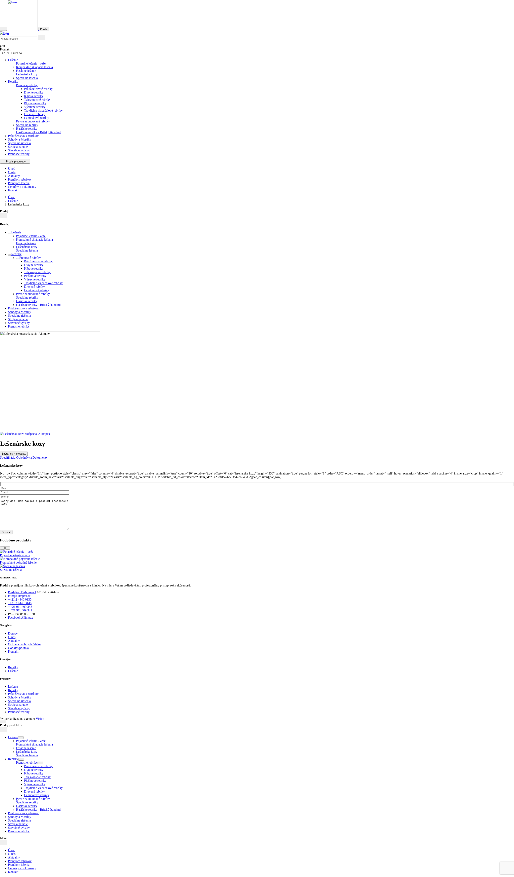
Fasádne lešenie (26, 70)
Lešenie (13, 60)
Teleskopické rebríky (37, 99)
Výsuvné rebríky (34, 107)
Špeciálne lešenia (27, 78)
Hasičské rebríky (26, 128)
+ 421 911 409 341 (20, 610)
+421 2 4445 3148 (20, 603)
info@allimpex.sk (19, 596)
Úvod (11, 168)
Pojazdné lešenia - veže (31, 63)
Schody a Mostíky (19, 139)
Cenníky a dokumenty (22, 186)
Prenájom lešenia (19, 183)
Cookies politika (18, 648)
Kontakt (13, 190)
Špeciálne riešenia (19, 143)
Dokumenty (40, 457)
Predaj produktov (16, 161)
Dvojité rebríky (33, 92)
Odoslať (6, 532)
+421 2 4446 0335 (20, 599)
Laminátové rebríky (36, 117)
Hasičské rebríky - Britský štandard (38, 132)
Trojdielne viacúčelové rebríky (43, 110)
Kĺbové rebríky (33, 96)
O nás (11, 172)
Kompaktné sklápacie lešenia (34, 67)
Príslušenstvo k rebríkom (23, 136)
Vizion (40, 718)
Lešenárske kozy (26, 74)
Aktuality (14, 176)
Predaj (44, 29)
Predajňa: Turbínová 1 (22, 592)
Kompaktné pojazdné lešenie (18, 562)
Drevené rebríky (34, 114)
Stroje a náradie (18, 146)
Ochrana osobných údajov (24, 644)
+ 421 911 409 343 (20, 606)
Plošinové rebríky (35, 103)
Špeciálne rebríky (27, 125)
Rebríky (13, 81)
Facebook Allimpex (20, 617)
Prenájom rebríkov (20, 179)
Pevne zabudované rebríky (33, 121)
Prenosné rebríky (27, 85)
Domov (13, 633)
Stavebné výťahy (19, 150)
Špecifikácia (7, 457)
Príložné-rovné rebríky (38, 88)
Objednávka (24, 457)
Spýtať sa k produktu (14, 453)
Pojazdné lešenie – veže (15, 555)
